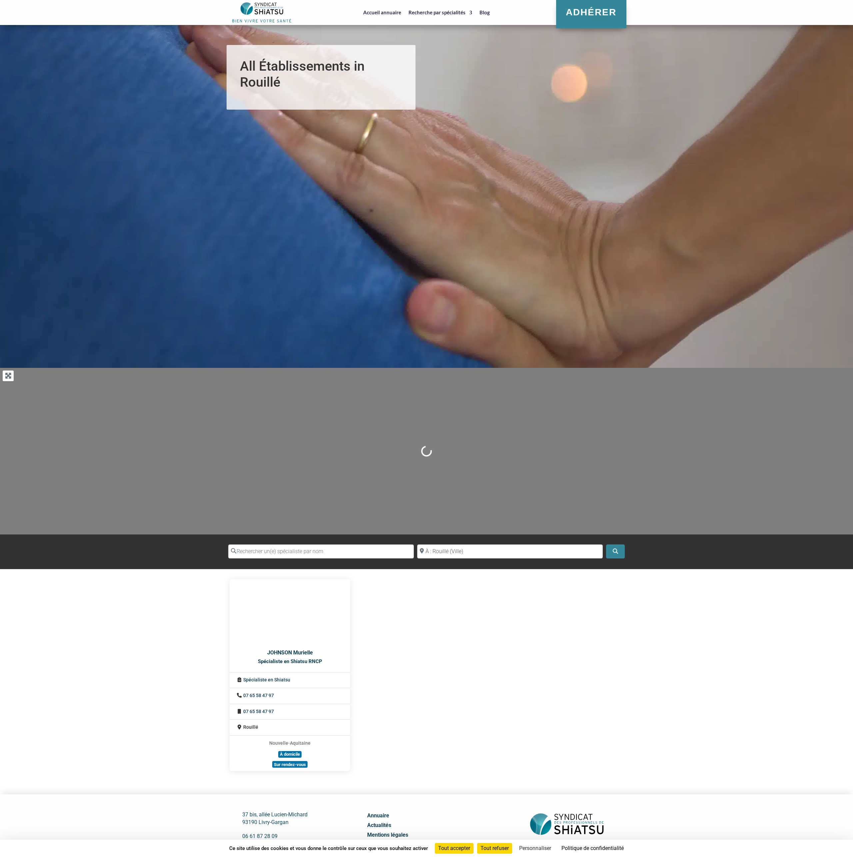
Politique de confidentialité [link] (592, 848)
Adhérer (591, 12)
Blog (484, 12)
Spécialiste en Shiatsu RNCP (290, 661)
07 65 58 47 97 (258, 695)
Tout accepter (454, 848)
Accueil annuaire (382, 12)
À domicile (290, 754)
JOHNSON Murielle (290, 652)
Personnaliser (535, 848)
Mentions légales (387, 835)
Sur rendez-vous (290, 764)
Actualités (379, 825)
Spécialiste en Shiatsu (266, 680)
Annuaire (378, 815)
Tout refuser (494, 848)
